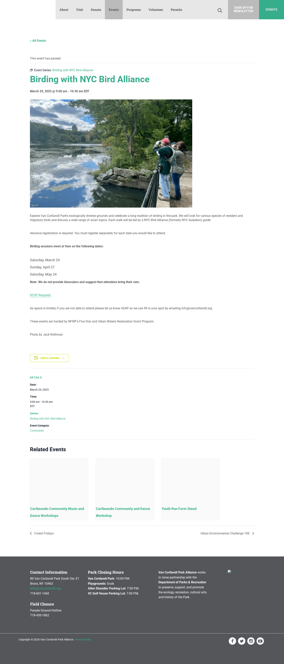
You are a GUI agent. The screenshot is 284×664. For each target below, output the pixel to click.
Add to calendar (50, 358)
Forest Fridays (44, 533)
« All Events (38, 40)
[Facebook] (232, 641)
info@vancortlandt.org (45, 588)
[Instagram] (251, 641)
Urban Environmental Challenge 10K (225, 533)
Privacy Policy (83, 639)
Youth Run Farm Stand (179, 509)
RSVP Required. (40, 295)
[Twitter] (241, 641)
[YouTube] (260, 641)
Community (37, 430)
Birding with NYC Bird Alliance (47, 418)
